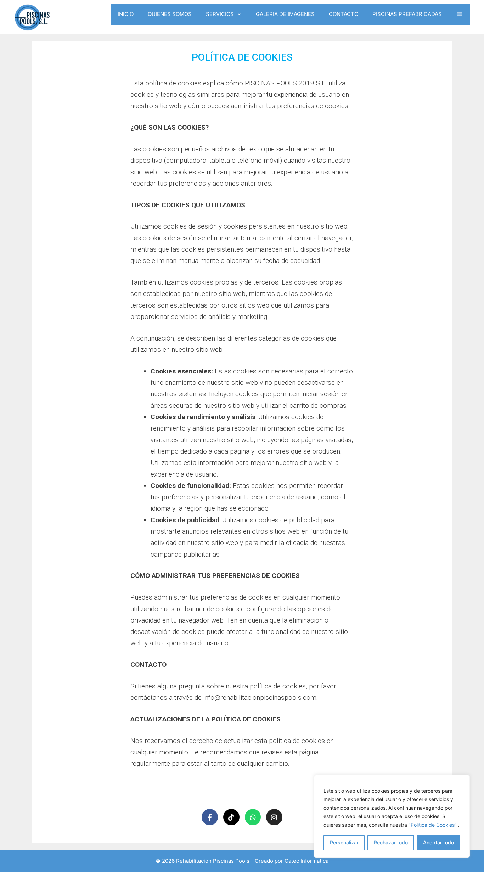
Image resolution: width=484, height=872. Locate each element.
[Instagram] (274, 817)
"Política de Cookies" (433, 825)
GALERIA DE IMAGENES (285, 14)
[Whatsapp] (253, 817)
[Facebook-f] (210, 817)
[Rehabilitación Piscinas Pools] (32, 17)
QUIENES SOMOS (170, 14)
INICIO (126, 14)
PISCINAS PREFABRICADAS (407, 14)
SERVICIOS (220, 14)
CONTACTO (343, 14)
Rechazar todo (391, 842)
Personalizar (344, 842)
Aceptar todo (438, 842)
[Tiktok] (231, 817)
